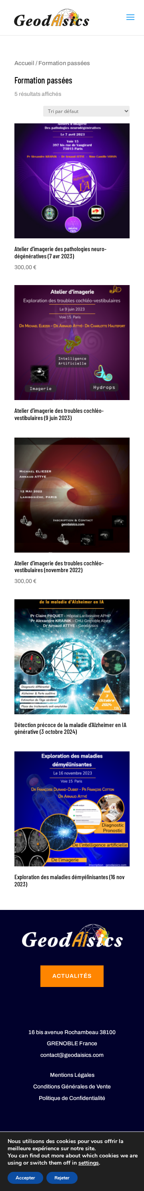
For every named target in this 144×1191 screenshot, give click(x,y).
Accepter (25, 1178)
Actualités (72, 976)
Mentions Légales (72, 1075)
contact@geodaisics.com (72, 1055)
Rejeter (62, 1178)
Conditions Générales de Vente (72, 1087)
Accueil (24, 63)
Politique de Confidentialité (72, 1098)
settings (88, 1163)
